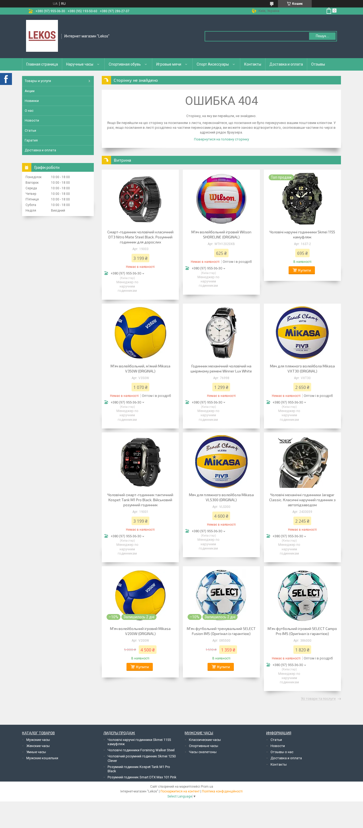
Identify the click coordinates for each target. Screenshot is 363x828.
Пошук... (322, 36)
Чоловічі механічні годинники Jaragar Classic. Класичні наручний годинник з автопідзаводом (302, 499)
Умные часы (36, 752)
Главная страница (42, 64)
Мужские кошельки (42, 758)
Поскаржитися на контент (180, 791)
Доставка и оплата (286, 64)
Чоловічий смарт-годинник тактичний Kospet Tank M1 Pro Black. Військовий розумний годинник (140, 499)
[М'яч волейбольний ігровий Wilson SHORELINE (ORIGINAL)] (221, 198)
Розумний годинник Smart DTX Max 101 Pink (142, 777)
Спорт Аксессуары (213, 64)
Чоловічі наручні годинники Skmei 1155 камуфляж (302, 234)
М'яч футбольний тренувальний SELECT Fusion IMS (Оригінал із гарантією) (221, 631)
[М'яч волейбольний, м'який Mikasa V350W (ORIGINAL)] (140, 332)
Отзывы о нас (282, 752)
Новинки (32, 101)
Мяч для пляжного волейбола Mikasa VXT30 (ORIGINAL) (302, 368)
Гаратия (31, 140)
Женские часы (38, 746)
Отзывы (318, 64)
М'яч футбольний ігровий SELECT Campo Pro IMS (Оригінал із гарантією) (302, 631)
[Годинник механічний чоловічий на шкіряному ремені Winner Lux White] (221, 332)
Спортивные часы (203, 746)
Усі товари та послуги (318, 699)
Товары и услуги (38, 81)
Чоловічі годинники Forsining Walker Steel (141, 750)
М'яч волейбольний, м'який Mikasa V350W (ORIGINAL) (140, 368)
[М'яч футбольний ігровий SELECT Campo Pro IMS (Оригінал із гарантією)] (302, 595)
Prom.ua (207, 786)
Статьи (30, 130)
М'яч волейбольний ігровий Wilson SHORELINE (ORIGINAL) (221, 234)
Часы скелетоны (203, 752)
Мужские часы (38, 740)
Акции (30, 91)
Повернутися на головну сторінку (221, 139)
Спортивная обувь (125, 64)
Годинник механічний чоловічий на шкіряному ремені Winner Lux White (221, 368)
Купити (304, 270)
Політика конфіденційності (222, 791)
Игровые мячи (168, 64)
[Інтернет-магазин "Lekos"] (42, 36)
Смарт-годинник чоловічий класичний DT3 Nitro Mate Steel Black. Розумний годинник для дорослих (140, 237)
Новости (32, 120)
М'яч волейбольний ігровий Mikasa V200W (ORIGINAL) (140, 631)
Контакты (252, 64)
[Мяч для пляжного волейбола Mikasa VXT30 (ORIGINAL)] (302, 332)
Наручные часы (79, 64)
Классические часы (205, 740)
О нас (29, 111)
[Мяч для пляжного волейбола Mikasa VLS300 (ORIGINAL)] (221, 461)
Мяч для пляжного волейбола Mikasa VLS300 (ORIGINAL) (221, 497)
